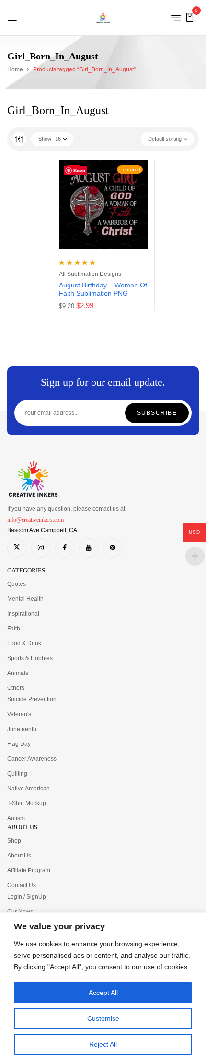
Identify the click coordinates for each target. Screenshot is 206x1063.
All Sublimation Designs (90, 274)
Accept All (103, 992)
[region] (103, 987)
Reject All (103, 1044)
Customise (103, 1018)
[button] (189, 17)
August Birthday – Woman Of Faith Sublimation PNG (103, 289)
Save (79, 170)
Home (15, 69)
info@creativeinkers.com (35, 519)
